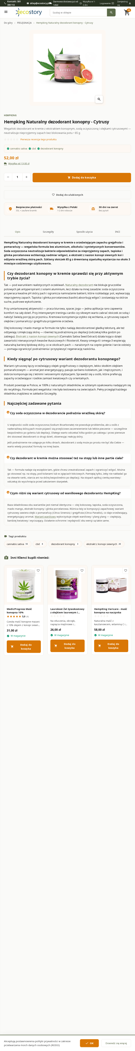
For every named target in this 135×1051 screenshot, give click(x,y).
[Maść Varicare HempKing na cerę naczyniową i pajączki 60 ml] (111, 584)
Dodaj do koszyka (21, 646)
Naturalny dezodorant (79, 285)
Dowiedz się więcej (116, 1043)
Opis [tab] (17, 231)
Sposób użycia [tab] (84, 231)
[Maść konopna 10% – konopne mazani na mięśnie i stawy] (23, 584)
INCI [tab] (117, 231)
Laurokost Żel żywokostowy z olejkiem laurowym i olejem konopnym (67, 612)
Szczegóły (24, 599)
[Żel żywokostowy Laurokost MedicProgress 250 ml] (67, 584)
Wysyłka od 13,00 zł (16, 163)
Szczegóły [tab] (48, 231)
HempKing (10, 115)
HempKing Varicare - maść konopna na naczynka (110, 610)
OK (89, 1043)
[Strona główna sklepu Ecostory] (28, 12)
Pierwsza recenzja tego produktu (38, 139)
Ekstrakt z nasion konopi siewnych (37, 336)
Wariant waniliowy (45, 516)
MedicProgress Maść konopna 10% (19, 610)
